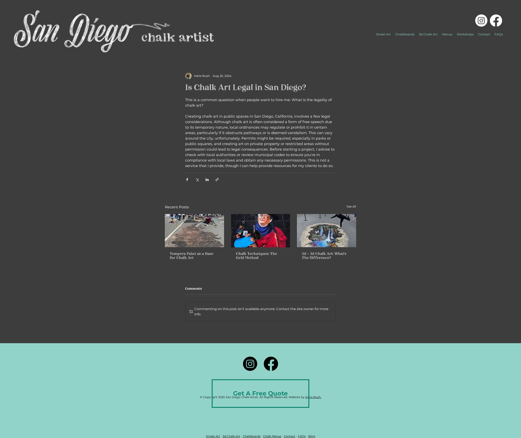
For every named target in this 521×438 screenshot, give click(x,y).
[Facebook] (496, 20)
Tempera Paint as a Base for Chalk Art (191, 256)
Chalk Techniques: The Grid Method (256, 256)
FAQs (302, 436)
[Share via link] (217, 179)
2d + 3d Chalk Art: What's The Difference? (324, 256)
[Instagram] (481, 20)
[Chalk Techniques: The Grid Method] (260, 230)
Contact (289, 436)
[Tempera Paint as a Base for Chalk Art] (194, 230)
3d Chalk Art (231, 436)
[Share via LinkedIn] (207, 179)
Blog (311, 436)
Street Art (213, 436)
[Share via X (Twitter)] (197, 179)
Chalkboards (251, 436)
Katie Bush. (313, 397)
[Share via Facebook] (187, 179)
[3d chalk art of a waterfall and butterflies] (326, 230)
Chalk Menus (272, 436)
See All (351, 206)
